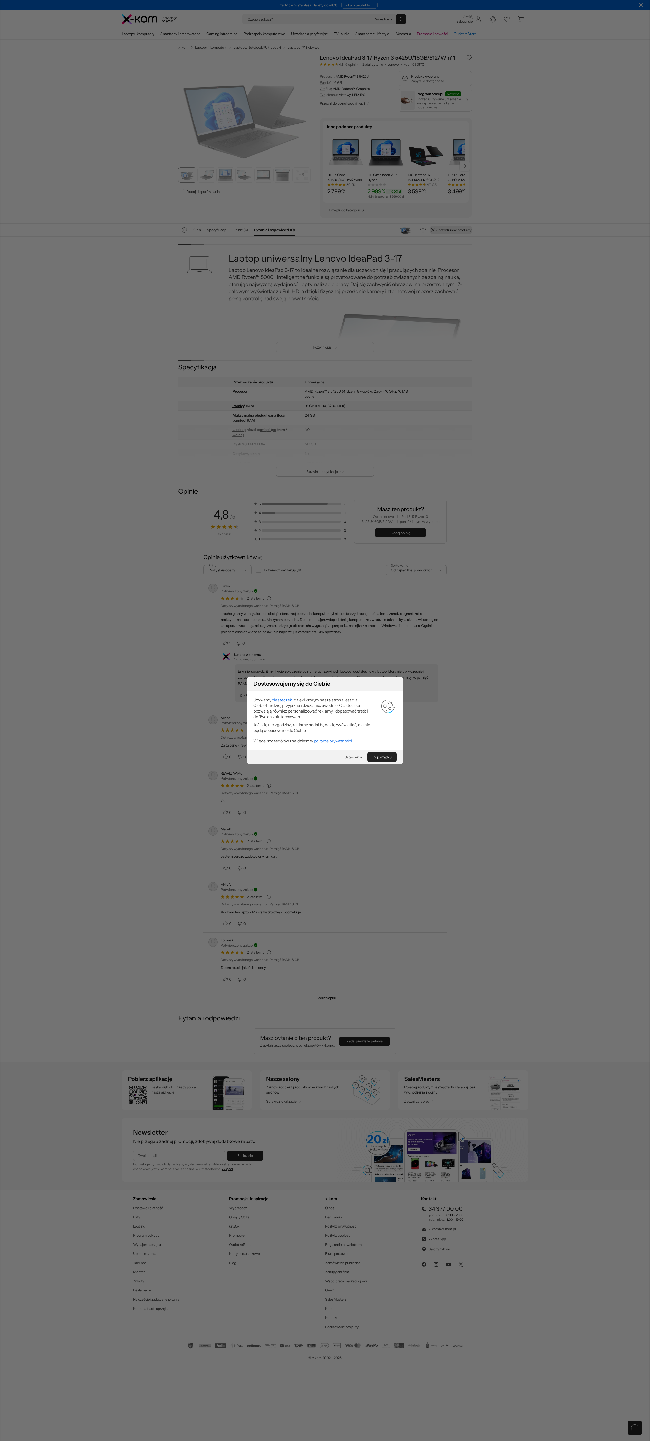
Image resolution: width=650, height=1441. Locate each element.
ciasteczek (282, 699)
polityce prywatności (333, 740)
